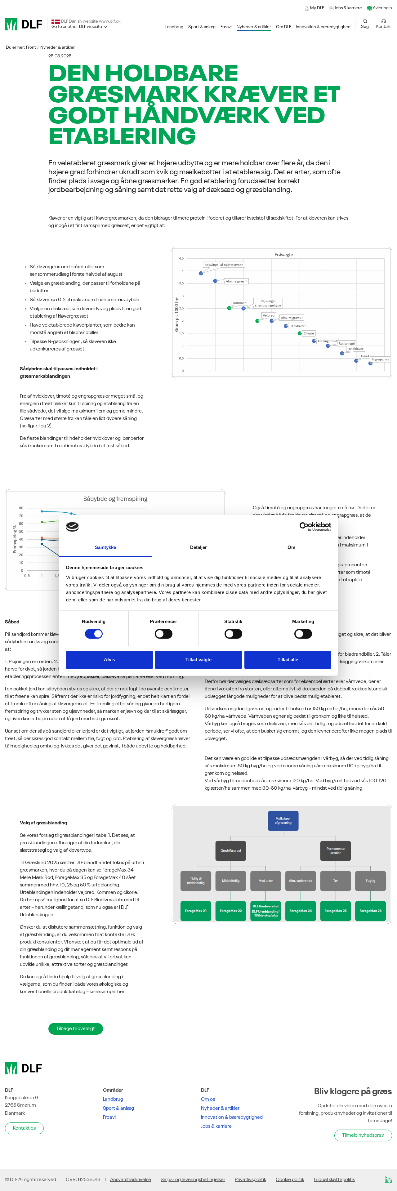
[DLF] (23, 24)
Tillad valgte (198, 659)
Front (31, 47)
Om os (208, 1099)
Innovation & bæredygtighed (232, 1117)
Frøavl (109, 1117)
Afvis (109, 659)
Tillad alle (288, 659)
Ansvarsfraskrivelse (130, 1179)
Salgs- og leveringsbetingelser (193, 1179)
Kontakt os (24, 1128)
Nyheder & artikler (57, 47)
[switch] (163, 634)
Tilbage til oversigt (75, 1028)
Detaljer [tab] (198, 547)
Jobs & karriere (216, 1126)
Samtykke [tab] (105, 547)
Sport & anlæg (118, 1108)
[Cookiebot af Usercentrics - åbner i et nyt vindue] (304, 527)
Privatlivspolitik (250, 1179)
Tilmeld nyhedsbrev (363, 1135)
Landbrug (113, 1099)
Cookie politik (290, 1179)
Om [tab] (291, 547)
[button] (174, 27)
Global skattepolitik (334, 1179)
